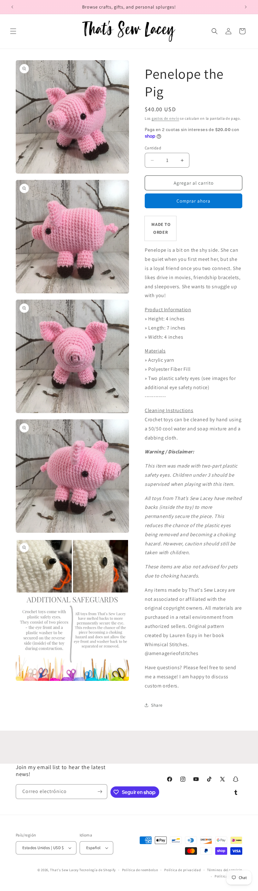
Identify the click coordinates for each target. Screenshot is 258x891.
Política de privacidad (182, 870)
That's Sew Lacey (64, 870)
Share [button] (157, 705)
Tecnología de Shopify (97, 870)
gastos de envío (165, 118)
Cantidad (153, 148)
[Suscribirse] (100, 791)
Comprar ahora (193, 201)
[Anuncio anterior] (12, 7)
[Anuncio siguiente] (246, 7)
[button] (13, 31)
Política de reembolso (140, 870)
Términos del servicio (224, 870)
